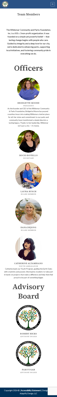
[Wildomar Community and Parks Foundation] (15, 4)
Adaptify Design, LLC (28, 393)
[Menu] (53, 4)
